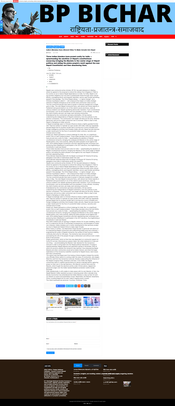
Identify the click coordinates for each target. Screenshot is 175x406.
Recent (78, 365)
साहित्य (100, 36)
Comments (96, 365)
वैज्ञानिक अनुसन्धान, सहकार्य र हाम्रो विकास (91, 307)
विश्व (96, 36)
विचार (77, 36)
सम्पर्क (112, 36)
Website (76, 343)
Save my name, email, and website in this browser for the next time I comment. (64, 348)
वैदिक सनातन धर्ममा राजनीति (24, 1)
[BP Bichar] (87, 18)
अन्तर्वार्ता (83, 36)
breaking (52, 43)
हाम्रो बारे (66, 36)
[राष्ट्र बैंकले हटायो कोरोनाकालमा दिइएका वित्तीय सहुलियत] (73, 301)
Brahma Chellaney (54, 70)
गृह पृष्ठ (60, 36)
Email (47, 343)
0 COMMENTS (53, 83)
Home (48, 43)
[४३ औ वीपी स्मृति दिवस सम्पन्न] (127, 384)
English (106, 36)
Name (47, 338)
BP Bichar (49, 52)
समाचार (72, 36)
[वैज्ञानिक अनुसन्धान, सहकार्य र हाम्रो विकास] (91, 301)
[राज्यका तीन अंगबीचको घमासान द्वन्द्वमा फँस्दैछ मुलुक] (54, 301)
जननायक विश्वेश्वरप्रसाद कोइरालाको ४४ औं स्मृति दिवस (86, 369)
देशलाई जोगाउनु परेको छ (108, 378)
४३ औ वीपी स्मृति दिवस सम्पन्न (110, 382)
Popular (86, 365)
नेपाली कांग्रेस (90, 36)
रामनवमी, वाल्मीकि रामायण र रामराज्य (82, 382)
